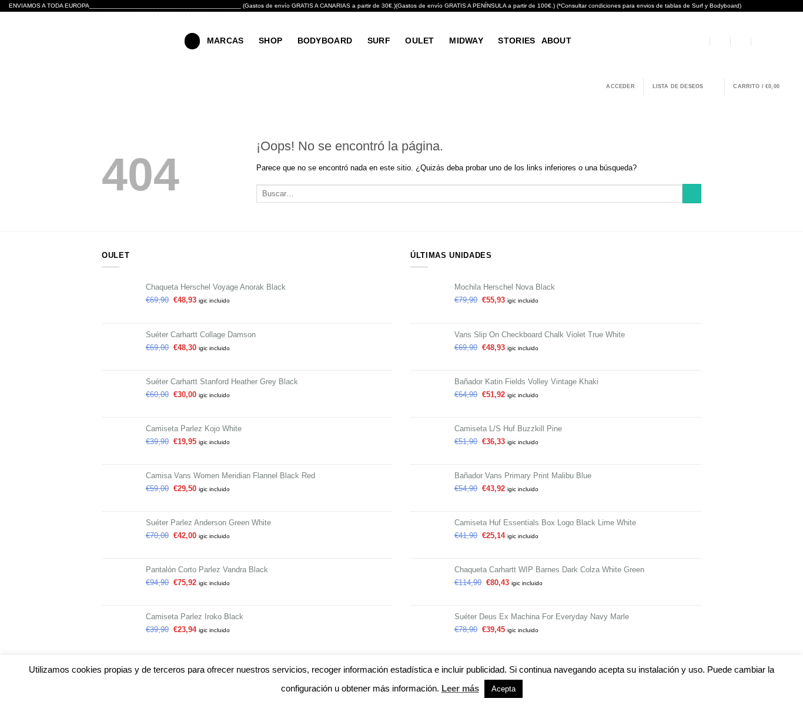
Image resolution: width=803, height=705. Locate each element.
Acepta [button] (503, 688)
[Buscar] (192, 41)
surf (378, 40)
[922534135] (761, 41)
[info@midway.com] (720, 41)
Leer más (460, 688)
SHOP (270, 40)
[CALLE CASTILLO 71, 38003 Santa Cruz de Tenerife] (700, 41)
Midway (466, 40)
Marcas (225, 40)
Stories (516, 40)
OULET (419, 40)
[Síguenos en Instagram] (788, 40)
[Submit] (691, 193)
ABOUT (556, 40)
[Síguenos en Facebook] (775, 40)
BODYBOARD (325, 40)
